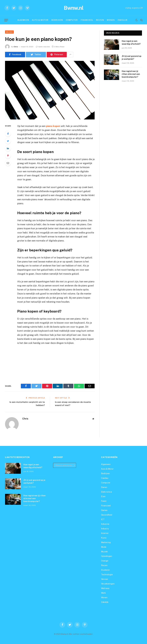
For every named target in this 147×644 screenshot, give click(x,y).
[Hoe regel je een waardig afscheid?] (111, 44)
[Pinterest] (8, 155)
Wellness (105, 588)
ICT (103, 519)
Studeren (105, 570)
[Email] (8, 163)
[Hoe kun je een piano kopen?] (50, 90)
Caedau (104, 478)
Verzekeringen (108, 584)
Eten (103, 496)
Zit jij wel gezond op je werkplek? (131, 57)
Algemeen (23, 20)
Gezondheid (106, 515)
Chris (16, 47)
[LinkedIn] (8, 148)
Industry (105, 528)
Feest (104, 501)
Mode (103, 547)
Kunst (104, 538)
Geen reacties (44, 47)
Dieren (104, 487)
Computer (72, 20)
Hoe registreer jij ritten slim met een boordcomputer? (131, 74)
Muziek (9, 32)
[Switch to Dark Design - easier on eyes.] (136, 20)
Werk (103, 593)
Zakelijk (122, 20)
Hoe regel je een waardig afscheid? (131, 42)
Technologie (107, 574)
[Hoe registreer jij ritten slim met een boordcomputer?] (111, 74)
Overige (104, 561)
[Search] (141, 20)
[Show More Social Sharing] (70, 54)
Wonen (111, 20)
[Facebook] (8, 134)
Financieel (87, 20)
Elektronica (106, 492)
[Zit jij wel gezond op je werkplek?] (111, 59)
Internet (105, 533)
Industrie (105, 524)
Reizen (100, 20)
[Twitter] (8, 141)
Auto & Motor (40, 20)
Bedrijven (57, 20)
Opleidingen (106, 556)
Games (104, 510)
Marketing (106, 542)
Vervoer (104, 579)
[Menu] (6, 20)
